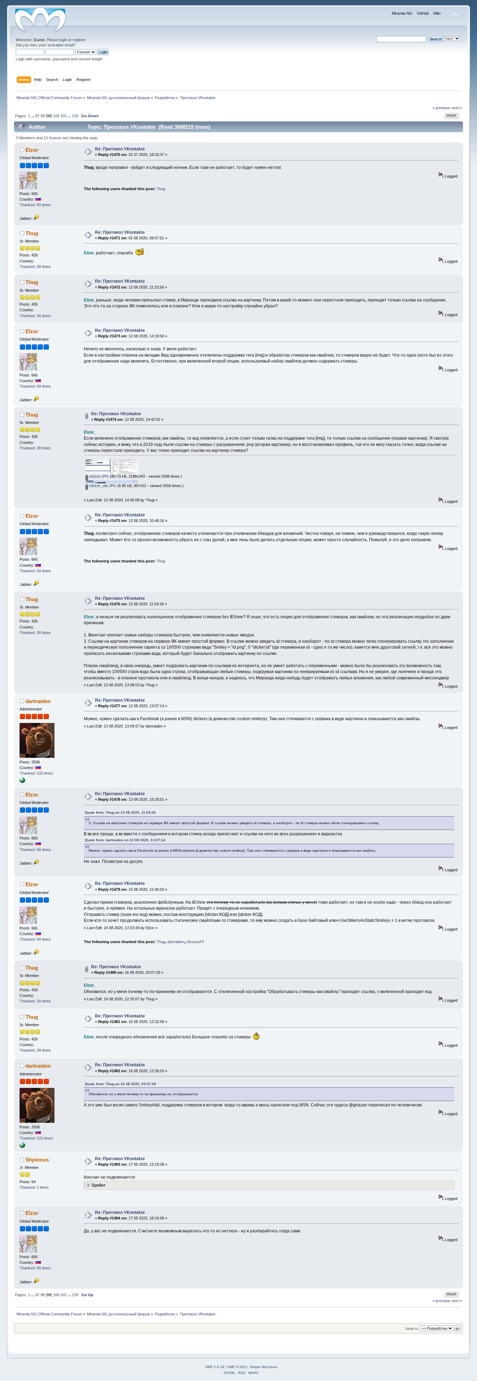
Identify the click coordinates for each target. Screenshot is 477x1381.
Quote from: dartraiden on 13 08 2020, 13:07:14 (125, 840)
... (33, 116)
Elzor (31, 150)
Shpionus (37, 1160)
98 (43, 116)
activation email (60, 45)
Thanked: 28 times (35, 266)
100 (56, 116)
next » (457, 108)
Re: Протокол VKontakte (120, 149)
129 (75, 116)
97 (37, 116)
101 (63, 116)
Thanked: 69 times (35, 205)
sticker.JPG (98, 476)
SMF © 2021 (237, 1367)
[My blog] (22, 781)
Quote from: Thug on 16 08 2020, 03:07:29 (120, 1084)
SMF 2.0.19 (214, 1367)
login (63, 40)
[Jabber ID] (36, 218)
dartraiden (38, 701)
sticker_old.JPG (102, 486)
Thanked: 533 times (36, 773)
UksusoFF (195, 942)
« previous (441, 108)
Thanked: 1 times (34, 1187)
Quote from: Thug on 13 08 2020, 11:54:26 (120, 812)
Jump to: (412, 1328)
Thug (160, 189)
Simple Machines (263, 1367)
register (79, 40)
